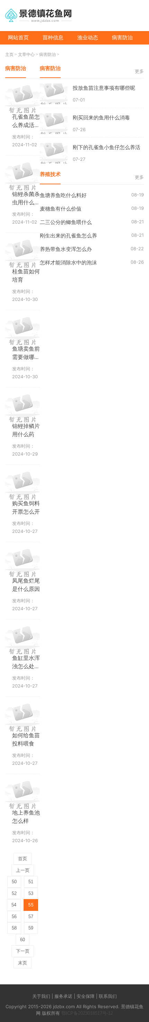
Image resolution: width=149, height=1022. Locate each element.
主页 (9, 54)
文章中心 (26, 54)
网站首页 (18, 37)
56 (14, 916)
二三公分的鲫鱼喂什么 (66, 222)
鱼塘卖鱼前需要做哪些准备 (26, 357)
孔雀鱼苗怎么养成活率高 (26, 125)
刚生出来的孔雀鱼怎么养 (68, 236)
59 (30, 928)
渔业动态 (87, 37)
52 (14, 893)
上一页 (22, 870)
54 (13, 904)
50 (14, 881)
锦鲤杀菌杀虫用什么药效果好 (26, 202)
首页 (22, 858)
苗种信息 (53, 37)
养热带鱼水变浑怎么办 (66, 249)
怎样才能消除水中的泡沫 (68, 262)
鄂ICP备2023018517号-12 (87, 1013)
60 (22, 939)
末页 (22, 962)
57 (30, 916)
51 (30, 881)
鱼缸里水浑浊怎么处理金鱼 (26, 666)
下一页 (22, 951)
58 (14, 928)
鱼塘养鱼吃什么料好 (63, 195)
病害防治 (122, 37)
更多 (139, 71)
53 (30, 893)
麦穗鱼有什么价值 (60, 209)
